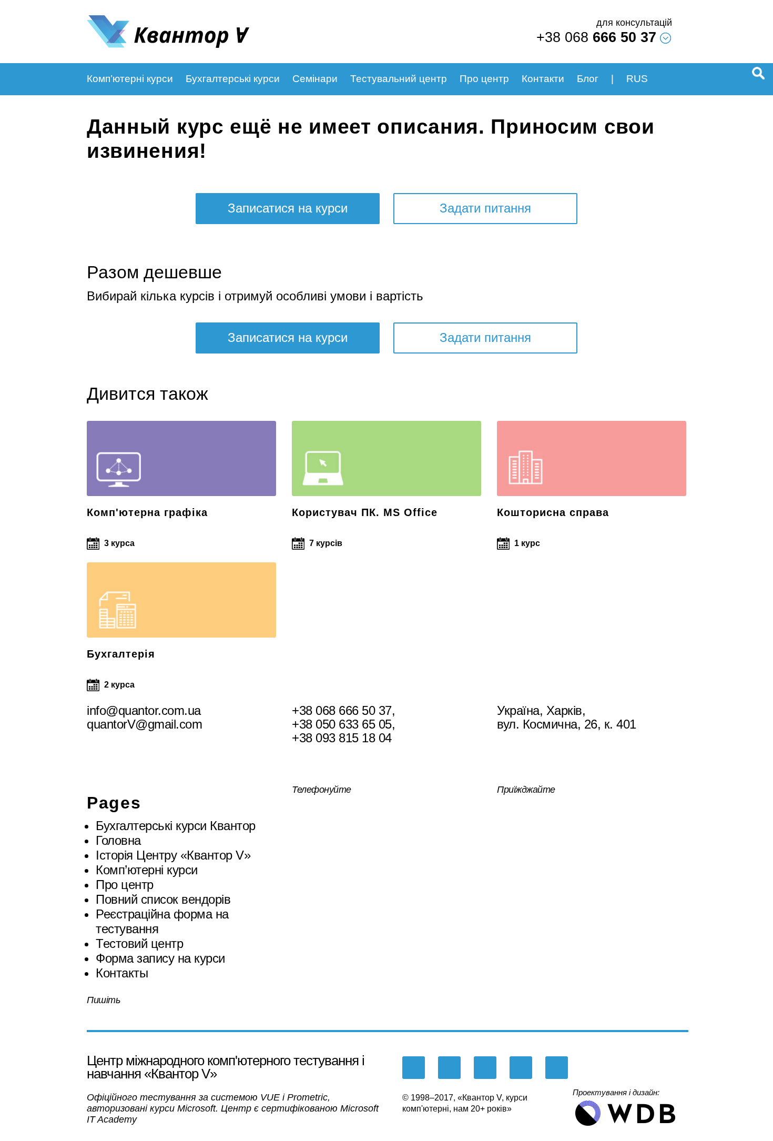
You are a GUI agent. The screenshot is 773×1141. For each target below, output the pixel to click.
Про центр (484, 78)
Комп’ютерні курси (130, 78)
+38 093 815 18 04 (342, 738)
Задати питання (485, 208)
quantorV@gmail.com (144, 724)
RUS (637, 78)
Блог (587, 78)
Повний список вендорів (163, 899)
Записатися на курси (288, 208)
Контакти (543, 78)
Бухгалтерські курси (233, 78)
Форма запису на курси (160, 958)
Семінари (315, 78)
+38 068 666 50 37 (342, 710)
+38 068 (596, 37)
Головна (118, 840)
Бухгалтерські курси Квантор (176, 826)
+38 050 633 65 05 (342, 724)
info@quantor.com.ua (144, 710)
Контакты (122, 973)
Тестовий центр (139, 943)
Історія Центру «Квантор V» (173, 855)
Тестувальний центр (398, 78)
